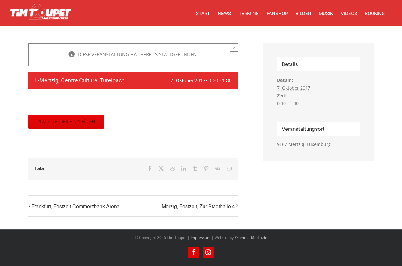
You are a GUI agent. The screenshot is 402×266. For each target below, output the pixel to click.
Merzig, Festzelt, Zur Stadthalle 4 (198, 206)
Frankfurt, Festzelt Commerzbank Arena (75, 206)
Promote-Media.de (251, 237)
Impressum (200, 237)
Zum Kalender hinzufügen (66, 122)
